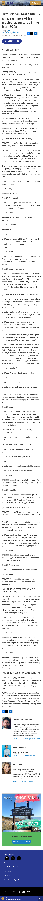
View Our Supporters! (21, 841)
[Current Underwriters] (21, 813)
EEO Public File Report (11, 867)
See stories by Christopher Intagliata (27, 739)
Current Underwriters (21, 836)
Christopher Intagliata (15, 31)
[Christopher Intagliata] (6, 723)
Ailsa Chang (16, 33)
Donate (36, 3)
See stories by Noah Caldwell (24, 756)
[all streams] (40, 898)
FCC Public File (8, 871)
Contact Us (7, 875)
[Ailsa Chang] (6, 768)
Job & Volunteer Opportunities (13, 880)
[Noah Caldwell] (6, 751)
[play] (3, 899)
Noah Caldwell (7, 33)
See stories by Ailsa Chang (23, 781)
